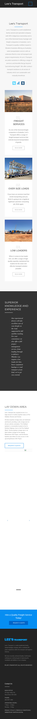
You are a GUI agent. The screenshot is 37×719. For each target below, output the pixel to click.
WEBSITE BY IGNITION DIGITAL (14, 712)
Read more (20, 148)
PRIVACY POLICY (10, 710)
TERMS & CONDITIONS (23, 710)
